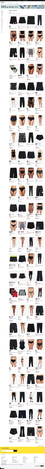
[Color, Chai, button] (10, 385)
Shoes (34, 462)
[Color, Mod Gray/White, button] (40, 231)
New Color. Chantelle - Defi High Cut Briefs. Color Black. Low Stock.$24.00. (39, 347)
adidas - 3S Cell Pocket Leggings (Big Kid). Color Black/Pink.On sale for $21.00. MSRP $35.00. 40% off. (39, 261)
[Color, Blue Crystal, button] (19, 161)
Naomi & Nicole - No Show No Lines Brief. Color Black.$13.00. (31, 38)
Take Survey (24, 461)
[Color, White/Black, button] (20, 231)
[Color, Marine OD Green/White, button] (39, 231)
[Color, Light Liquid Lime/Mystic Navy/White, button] (29, 58)
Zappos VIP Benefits (3, 462)
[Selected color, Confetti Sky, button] (35, 214)
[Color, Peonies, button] (12, 231)
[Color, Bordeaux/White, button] (10, 403)
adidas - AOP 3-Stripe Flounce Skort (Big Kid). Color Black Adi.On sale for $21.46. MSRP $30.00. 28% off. (22, 278)
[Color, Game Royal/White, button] (23, 231)
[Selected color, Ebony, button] (35, 298)
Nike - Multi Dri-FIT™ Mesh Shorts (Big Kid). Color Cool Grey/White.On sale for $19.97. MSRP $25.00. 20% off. (22, 228)
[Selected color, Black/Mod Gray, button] (35, 231)
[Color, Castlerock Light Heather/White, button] (28, 385)
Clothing (13, 13)
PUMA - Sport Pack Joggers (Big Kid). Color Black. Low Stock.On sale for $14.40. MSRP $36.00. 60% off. (22, 72)
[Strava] (5, 454)
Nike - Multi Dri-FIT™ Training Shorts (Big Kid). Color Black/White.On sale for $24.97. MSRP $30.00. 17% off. (31, 399)
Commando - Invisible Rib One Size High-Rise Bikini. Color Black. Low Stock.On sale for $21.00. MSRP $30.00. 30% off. (31, 261)
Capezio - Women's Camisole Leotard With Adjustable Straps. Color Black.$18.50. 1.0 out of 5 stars (39, 157)
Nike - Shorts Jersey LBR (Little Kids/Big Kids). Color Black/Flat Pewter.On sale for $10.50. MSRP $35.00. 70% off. (22, 22)
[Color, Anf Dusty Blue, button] (36, 282)
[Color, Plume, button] (19, 42)
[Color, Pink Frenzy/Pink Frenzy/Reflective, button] (13, 282)
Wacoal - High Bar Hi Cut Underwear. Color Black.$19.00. (13, 193)
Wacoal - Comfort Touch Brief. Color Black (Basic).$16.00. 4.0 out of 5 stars (31, 123)
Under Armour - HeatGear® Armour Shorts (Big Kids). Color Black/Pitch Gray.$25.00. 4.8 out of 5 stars (31, 434)
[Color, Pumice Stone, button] (28, 248)
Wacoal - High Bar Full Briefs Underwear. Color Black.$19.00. (39, 175)
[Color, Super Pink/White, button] (28, 420)
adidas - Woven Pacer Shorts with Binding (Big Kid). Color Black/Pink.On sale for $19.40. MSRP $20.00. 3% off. (13, 211)
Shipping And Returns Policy (15, 461)
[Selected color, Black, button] (9, 42)
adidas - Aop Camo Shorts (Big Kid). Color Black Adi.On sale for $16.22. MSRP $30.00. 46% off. (22, 140)
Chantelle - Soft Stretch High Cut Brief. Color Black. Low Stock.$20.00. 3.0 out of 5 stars (39, 244)
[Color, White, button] (28, 75)
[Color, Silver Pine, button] (37, 108)
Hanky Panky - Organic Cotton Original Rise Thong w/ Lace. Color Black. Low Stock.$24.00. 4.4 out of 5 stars (13, 382)
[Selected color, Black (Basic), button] (18, 126)
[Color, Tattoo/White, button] (10, 265)
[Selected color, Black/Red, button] (9, 26)
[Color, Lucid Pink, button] (12, 214)
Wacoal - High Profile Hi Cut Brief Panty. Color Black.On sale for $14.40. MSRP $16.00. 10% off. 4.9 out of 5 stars (31, 72)
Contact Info (13, 459)
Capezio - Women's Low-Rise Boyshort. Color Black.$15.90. (13, 105)
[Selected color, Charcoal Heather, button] (9, 143)
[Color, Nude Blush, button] (36, 350)
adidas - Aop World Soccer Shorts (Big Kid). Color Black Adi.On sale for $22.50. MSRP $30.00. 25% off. (13, 330)
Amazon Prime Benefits (4, 461)
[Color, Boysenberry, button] (11, 316)
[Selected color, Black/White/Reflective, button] (9, 282)
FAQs (12, 458)
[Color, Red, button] (36, 92)
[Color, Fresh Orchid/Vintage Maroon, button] (12, 420)
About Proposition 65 (14, 462)
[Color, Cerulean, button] (10, 42)
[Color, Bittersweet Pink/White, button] (29, 161)
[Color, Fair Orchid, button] (21, 42)
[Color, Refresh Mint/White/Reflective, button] (38, 368)
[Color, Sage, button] (32, 214)
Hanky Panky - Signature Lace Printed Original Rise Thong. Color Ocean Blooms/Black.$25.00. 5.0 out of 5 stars (39, 434)
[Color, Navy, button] (21, 75)
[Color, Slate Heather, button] (38, 298)
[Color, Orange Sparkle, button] (10, 316)
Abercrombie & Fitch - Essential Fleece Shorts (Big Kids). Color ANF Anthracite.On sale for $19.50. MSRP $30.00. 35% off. (22, 211)
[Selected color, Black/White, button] (27, 161)
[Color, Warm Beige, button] (20, 42)
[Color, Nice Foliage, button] (11, 231)
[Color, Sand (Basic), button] (19, 126)
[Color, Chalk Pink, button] (12, 143)
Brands (34, 458)
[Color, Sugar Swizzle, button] (28, 108)
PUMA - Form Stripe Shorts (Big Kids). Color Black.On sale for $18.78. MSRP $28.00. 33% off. (13, 175)
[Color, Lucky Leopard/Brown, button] (36, 437)
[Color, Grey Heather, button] (28, 316)
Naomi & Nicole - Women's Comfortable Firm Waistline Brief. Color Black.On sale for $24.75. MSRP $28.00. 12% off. (39, 382)
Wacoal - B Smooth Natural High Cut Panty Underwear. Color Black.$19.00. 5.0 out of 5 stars (31, 175)
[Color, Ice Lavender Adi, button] (10, 214)
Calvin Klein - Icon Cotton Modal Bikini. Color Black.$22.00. (31, 313)
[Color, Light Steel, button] (39, 298)
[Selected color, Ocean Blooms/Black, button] (35, 437)
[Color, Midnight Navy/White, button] (19, 231)
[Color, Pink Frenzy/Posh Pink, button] (29, 420)
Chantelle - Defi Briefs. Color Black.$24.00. (13, 364)
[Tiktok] (3, 454)
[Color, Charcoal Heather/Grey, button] (36, 197)
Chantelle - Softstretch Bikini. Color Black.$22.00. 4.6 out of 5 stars (22, 313)
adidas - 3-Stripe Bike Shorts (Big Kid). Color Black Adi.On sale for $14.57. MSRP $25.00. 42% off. (13, 88)
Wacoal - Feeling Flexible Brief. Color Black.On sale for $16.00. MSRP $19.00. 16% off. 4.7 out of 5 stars (13, 123)
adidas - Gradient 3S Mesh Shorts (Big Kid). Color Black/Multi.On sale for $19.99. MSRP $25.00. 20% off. (31, 228)
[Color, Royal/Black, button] (36, 231)
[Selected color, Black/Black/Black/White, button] (35, 143)
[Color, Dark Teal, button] (12, 316)
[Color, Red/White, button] (37, 231)
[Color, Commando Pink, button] (18, 368)
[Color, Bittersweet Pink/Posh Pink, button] (19, 403)
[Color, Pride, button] (39, 214)
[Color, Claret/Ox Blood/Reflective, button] (39, 368)
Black (18, 13)
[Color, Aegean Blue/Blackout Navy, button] (31, 420)
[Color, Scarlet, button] (19, 368)
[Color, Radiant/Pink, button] (37, 437)
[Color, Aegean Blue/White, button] (38, 231)
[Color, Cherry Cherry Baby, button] (28, 214)
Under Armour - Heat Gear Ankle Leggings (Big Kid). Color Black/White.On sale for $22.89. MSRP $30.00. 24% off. (39, 330)
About (2, 458)
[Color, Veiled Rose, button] (11, 42)
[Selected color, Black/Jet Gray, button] (18, 403)
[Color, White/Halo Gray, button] (10, 420)
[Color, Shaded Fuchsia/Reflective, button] (14, 282)
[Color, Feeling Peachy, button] (10, 231)
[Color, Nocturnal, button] (29, 334)
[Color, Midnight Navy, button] (10, 298)
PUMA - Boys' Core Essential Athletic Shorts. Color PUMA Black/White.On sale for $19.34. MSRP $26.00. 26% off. (39, 193)
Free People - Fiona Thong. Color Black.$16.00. (31, 105)
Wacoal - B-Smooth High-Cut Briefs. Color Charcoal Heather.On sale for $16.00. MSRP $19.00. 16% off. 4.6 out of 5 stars (13, 140)
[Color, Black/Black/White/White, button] (36, 143)
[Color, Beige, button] (28, 265)
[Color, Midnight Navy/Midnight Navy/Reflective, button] (36, 368)
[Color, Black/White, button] (21, 231)
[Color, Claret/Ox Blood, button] (36, 420)
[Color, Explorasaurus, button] (38, 214)
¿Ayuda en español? (14, 460)
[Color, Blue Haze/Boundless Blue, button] (19, 420)
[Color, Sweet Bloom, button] (29, 214)
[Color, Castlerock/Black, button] (39, 420)
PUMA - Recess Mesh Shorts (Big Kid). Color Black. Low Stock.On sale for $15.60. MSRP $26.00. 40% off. (39, 88)
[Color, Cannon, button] (11, 437)
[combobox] (13, 2)
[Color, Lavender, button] (40, 161)
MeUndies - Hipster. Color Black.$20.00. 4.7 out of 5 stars (13, 244)
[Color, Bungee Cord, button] (38, 108)
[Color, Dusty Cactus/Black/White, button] (12, 265)
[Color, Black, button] (11, 143)
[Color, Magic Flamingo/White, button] (11, 265)
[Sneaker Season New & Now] (22, 7)
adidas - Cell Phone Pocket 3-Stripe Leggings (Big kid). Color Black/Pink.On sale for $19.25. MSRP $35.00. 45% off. (31, 193)
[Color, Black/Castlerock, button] (30, 420)
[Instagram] (2, 454)
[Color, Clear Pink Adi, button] (11, 214)
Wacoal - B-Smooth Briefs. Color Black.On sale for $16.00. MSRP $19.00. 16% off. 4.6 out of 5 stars (39, 123)
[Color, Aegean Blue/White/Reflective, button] (11, 282)
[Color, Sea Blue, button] (10, 26)
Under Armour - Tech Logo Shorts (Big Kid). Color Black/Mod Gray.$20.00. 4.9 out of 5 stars (39, 228)
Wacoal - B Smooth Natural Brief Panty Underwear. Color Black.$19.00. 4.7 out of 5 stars (22, 175)
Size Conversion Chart (25, 458)
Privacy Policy (21, 464)
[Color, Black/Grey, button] (19, 75)
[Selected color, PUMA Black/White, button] (35, 197)
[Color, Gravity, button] (30, 214)
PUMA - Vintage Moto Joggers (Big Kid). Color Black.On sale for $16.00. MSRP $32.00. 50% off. (22, 105)
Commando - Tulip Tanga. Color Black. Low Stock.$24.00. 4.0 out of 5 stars (22, 364)
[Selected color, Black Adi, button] (18, 143)
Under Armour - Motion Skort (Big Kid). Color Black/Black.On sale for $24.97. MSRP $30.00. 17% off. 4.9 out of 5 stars (13, 417)
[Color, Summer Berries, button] (27, 298)
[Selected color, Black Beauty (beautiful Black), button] (35, 282)
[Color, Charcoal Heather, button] (37, 197)
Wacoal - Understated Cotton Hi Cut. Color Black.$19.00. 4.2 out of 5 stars (22, 193)
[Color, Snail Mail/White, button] (38, 437)
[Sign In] (42, 2)
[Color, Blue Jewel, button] (19, 108)
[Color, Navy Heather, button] (36, 298)
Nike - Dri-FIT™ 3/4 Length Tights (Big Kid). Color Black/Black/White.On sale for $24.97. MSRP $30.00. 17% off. (39, 399)
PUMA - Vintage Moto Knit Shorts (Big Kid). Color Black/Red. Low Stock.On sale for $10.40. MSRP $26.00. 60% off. (13, 22)
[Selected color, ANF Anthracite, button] (18, 214)
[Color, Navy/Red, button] (20, 75)
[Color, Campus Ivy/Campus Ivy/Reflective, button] (12, 282)
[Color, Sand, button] (20, 197)
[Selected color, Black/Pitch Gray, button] (27, 437)
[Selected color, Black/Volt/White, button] (9, 265)
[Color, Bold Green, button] (10, 334)
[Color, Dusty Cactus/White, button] (10, 437)
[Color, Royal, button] (10, 161)
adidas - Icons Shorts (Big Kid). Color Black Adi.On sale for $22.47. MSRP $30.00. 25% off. (39, 313)
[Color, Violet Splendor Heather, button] (37, 298)
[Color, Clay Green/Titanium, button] (19, 437)
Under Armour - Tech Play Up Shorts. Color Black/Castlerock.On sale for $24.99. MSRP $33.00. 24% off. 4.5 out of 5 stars (39, 417)
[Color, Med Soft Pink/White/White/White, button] (37, 143)
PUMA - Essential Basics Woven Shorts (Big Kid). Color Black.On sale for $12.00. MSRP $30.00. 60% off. (31, 22)
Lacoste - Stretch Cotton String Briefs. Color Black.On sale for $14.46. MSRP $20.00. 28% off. (39, 72)
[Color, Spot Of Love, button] (36, 214)
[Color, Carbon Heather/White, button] (13, 265)
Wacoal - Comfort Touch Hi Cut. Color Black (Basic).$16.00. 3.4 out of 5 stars (22, 123)
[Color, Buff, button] (19, 334)
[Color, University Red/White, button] (22, 231)
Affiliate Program (25, 459)
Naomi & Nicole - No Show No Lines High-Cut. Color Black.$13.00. (13, 38)
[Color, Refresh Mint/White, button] (37, 420)
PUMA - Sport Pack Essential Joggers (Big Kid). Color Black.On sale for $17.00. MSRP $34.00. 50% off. (31, 140)
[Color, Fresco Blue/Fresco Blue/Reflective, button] (37, 368)
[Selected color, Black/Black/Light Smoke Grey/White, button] (27, 58)
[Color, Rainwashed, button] (20, 214)
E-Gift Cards (24, 462)
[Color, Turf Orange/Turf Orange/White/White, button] (39, 143)
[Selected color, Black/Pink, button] (9, 214)
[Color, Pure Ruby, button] (11, 334)
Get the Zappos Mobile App (4, 460)
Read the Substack (25, 0)
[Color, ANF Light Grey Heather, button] (19, 214)
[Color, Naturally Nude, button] (36, 126)
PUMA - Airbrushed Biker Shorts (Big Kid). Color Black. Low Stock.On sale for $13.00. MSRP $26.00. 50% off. (13, 55)
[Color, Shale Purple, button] (28, 334)
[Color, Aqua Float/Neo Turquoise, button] (11, 420)
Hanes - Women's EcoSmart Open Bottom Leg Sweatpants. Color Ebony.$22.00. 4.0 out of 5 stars (39, 295)
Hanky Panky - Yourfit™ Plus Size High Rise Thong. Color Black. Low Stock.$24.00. (22, 382)
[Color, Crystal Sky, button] (13, 214)
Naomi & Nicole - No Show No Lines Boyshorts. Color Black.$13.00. (22, 38)
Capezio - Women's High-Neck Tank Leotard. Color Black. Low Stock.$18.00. (13, 157)
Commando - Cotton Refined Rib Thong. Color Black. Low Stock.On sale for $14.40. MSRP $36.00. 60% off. (39, 55)
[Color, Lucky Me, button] (27, 214)
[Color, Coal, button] (10, 179)
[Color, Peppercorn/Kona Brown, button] (35, 420)
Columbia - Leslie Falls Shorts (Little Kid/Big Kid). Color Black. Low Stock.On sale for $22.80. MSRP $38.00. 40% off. (31, 330)
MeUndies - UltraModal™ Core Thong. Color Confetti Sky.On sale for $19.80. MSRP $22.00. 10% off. (13, 228)
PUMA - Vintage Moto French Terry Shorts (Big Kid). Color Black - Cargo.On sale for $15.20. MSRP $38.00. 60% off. (31, 88)
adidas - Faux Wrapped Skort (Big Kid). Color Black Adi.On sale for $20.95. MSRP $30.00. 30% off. (22, 261)
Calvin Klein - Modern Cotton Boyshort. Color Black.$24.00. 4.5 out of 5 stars (31, 347)
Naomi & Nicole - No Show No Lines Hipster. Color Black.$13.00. (39, 38)
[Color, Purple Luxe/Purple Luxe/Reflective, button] (10, 282)
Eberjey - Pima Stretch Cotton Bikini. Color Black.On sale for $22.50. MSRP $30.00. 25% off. (22, 330)
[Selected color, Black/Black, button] (9, 420)
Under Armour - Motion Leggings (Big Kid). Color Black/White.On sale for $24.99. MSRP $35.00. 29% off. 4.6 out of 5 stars (31, 417)
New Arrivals (35, 460)
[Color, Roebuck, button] (39, 108)
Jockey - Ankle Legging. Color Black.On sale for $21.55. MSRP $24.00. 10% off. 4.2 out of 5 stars (31, 278)
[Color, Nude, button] (39, 161)
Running (35, 461)
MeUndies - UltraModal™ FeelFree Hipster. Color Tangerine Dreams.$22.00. (31, 295)
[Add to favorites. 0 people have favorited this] (17, 15)
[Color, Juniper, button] (20, 368)
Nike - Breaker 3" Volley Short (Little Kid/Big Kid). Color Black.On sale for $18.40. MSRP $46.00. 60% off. (22, 157)
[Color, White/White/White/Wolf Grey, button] (40, 143)
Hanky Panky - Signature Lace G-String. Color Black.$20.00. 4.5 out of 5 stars (22, 244)
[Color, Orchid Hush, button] (22, 197)
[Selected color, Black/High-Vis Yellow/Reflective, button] (35, 368)
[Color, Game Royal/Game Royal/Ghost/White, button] (28, 58)
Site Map (24, 460)
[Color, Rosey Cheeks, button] (31, 214)
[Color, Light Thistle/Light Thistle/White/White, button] (38, 143)
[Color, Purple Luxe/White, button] (28, 161)
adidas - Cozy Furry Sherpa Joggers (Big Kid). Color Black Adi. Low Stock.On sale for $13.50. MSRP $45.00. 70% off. (22, 55)
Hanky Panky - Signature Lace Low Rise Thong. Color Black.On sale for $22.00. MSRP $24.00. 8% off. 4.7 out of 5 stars (13, 313)
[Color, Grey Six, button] (36, 316)
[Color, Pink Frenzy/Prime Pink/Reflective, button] (40, 368)
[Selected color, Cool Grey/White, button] (18, 231)
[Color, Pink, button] (37, 161)
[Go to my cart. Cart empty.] (43, 2)
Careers (2, 459)
